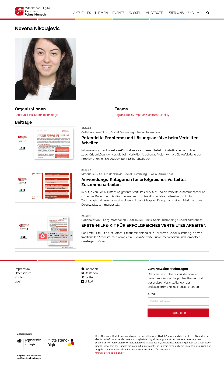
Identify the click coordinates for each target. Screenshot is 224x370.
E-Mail (152, 293)
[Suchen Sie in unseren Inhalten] (207, 12)
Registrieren (178, 312)
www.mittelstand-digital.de (109, 352)
